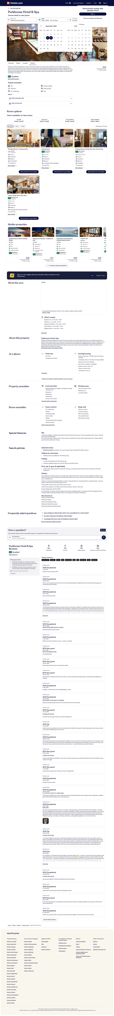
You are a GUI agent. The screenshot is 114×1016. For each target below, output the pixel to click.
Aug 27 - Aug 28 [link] (44, 121)
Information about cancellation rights (52, 348)
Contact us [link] (44, 946)
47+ (103, 58)
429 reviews (12, 554)
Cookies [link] (78, 946)
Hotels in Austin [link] (11, 976)
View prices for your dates (28, 172)
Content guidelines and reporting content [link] (82, 953)
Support (88, 3)
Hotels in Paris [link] (10, 968)
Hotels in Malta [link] (28, 954)
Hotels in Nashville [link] (11, 957)
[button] (44, 34)
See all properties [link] (15, 8)
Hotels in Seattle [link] (11, 997)
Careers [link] (95, 944)
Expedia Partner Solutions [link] (65, 945)
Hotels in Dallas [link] (10, 1002)
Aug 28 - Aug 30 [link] (69, 121)
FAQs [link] (42, 944)
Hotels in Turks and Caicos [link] (30, 944)
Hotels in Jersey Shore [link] (29, 957)
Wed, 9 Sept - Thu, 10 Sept (49, 20)
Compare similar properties (58, 265)
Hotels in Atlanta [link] (11, 978)
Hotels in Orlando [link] (11, 949)
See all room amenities (48, 425)
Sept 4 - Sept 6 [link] (95, 121)
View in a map (46, 312)
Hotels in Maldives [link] (28, 949)
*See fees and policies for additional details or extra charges (56, 379)
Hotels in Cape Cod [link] (29, 970)
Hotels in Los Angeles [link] (12, 962)
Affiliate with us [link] (63, 943)
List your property (78, 3)
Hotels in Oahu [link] (27, 968)
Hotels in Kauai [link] (27, 965)
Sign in (105, 3)
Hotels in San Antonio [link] (12, 981)
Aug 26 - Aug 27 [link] (18, 121)
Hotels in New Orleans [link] (12, 952)
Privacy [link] (77, 944)
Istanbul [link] (19, 925)
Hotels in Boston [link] (11, 984)
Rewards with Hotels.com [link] (99, 949)
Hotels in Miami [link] (10, 965)
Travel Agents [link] (62, 951)
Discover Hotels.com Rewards (93, 18)
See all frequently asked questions (51, 521)
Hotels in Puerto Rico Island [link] (30, 962)
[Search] (104, 537)
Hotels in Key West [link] (11, 989)
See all (10, 94)
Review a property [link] (45, 949)
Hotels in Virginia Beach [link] (12, 994)
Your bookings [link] (44, 941)
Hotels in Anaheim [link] (11, 1000)
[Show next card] (106, 245)
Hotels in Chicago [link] (11, 946)
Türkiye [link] (14, 925)
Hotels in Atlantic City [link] (12, 986)
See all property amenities (49, 401)
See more (44, 333)
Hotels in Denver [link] (11, 970)
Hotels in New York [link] (11, 944)
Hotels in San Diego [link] (12, 954)
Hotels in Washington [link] (12, 973)
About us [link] (95, 941)
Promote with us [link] (63, 948)
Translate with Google (48, 714)
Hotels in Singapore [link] (29, 946)
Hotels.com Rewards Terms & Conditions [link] (83, 957)
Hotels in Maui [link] (27, 960)
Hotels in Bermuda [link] (28, 952)
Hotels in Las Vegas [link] (11, 941)
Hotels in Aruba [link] (28, 941)
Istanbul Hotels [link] (25, 925)
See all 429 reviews (13, 79)
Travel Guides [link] (96, 946)
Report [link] (14, 573)
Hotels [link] (9, 925)
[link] (92, 24)
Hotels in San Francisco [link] (12, 960)
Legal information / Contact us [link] (83, 949)
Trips (95, 3)
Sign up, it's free (101, 275)
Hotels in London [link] (11, 992)
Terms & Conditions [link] (81, 941)
